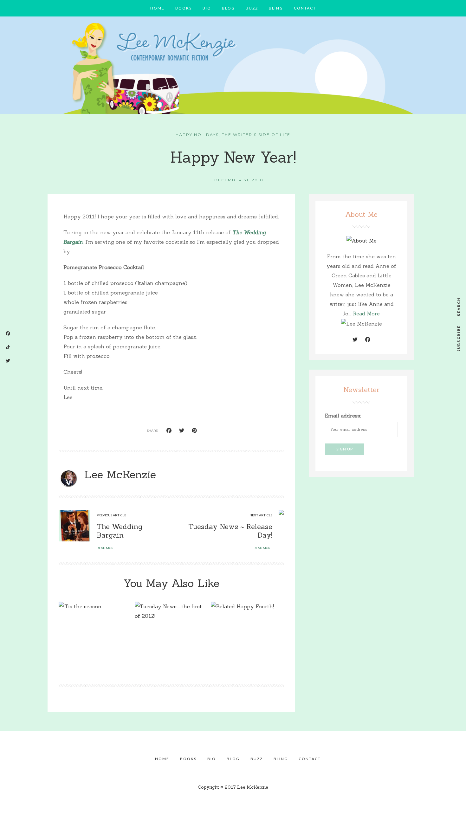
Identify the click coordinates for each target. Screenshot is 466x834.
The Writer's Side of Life (256, 134)
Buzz (252, 8)
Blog (228, 8)
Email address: (343, 415)
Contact (305, 8)
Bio (207, 8)
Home (157, 8)
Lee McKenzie (120, 474)
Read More (366, 313)
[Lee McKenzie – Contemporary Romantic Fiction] (233, 67)
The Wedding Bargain (119, 530)
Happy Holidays (197, 134)
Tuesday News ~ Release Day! (230, 530)
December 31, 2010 (238, 180)
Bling (276, 8)
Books (183, 8)
